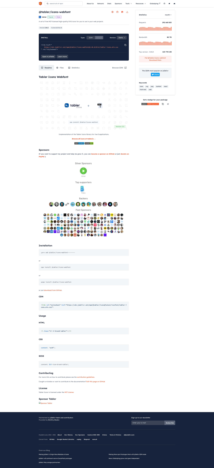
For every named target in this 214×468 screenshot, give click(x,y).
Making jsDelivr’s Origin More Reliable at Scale (54, 454)
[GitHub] (164, 3)
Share (156, 75)
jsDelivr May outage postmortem (49, 462)
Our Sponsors (80, 435)
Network (100, 4)
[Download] (127, 12)
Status (104, 435)
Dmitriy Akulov (53, 420)
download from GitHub (53, 290)
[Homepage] (112, 12)
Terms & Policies (115, 435)
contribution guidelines (85, 377)
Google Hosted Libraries (65, 439)
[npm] (122, 12)
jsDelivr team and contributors (61, 418)
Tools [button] (128, 4)
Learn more (62, 57)
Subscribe (170, 423)
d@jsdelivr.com (129, 435)
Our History (68, 435)
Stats (109, 4)
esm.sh (94, 439)
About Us (90, 4)
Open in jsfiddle (48, 57)
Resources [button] (140, 4)
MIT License (69, 392)
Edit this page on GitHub (95, 382)
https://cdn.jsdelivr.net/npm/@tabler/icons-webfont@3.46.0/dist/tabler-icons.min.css (81, 47)
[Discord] (174, 3)
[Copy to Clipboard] (125, 45)
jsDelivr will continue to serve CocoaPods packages (55, 458)
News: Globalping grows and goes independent (124, 458)
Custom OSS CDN (93, 435)
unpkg (79, 439)
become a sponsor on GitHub (102, 154)
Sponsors (118, 4)
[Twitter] (169, 3)
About (60, 435)
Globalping (154, 4)
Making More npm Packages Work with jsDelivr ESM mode (127, 454)
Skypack (87, 439)
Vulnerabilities (56, 28)
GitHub (51, 439)
